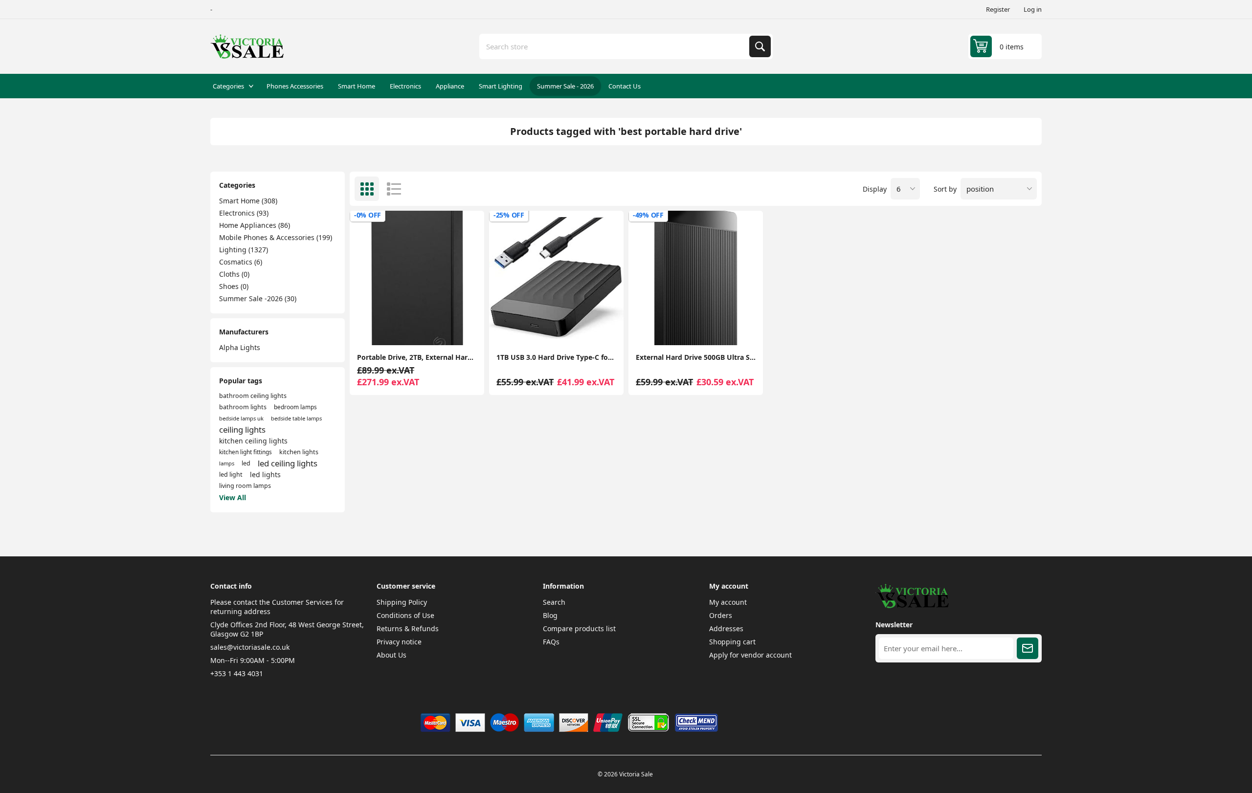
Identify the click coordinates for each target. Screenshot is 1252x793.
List (393, 188)
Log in (1033, 9)
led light (231, 474)
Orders (720, 615)
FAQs (551, 641)
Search (760, 46)
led (246, 463)
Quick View (460, 329)
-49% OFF (648, 215)
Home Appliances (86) (254, 225)
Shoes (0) (233, 286)
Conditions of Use (405, 615)
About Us (391, 655)
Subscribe (1027, 648)
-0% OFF (367, 215)
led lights (265, 474)
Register (998, 9)
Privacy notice (399, 641)
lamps (226, 463)
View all (232, 497)
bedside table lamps (296, 418)
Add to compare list (374, 329)
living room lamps (245, 486)
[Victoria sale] (912, 605)
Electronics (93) (243, 213)
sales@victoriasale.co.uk (250, 647)
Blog (550, 615)
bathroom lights (243, 407)
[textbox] (615, 46)
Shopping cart (732, 641)
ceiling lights (242, 429)
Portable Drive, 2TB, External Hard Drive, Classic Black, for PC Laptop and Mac (417, 357)
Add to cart (417, 329)
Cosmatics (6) (240, 261)
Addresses (726, 628)
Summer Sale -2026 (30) (257, 298)
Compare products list (579, 628)
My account (728, 602)
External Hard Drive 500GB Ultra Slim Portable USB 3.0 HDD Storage (696, 357)
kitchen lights (298, 452)
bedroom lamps (295, 407)
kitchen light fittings (245, 452)
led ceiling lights (287, 463)
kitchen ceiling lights (253, 440)
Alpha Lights (239, 347)
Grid (367, 188)
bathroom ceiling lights (253, 396)
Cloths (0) (234, 274)
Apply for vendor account (750, 655)
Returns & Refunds (408, 628)
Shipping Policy (402, 602)
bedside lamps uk (241, 418)
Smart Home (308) (248, 200)
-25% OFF (508, 215)
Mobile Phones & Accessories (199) (275, 237)
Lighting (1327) (243, 249)
